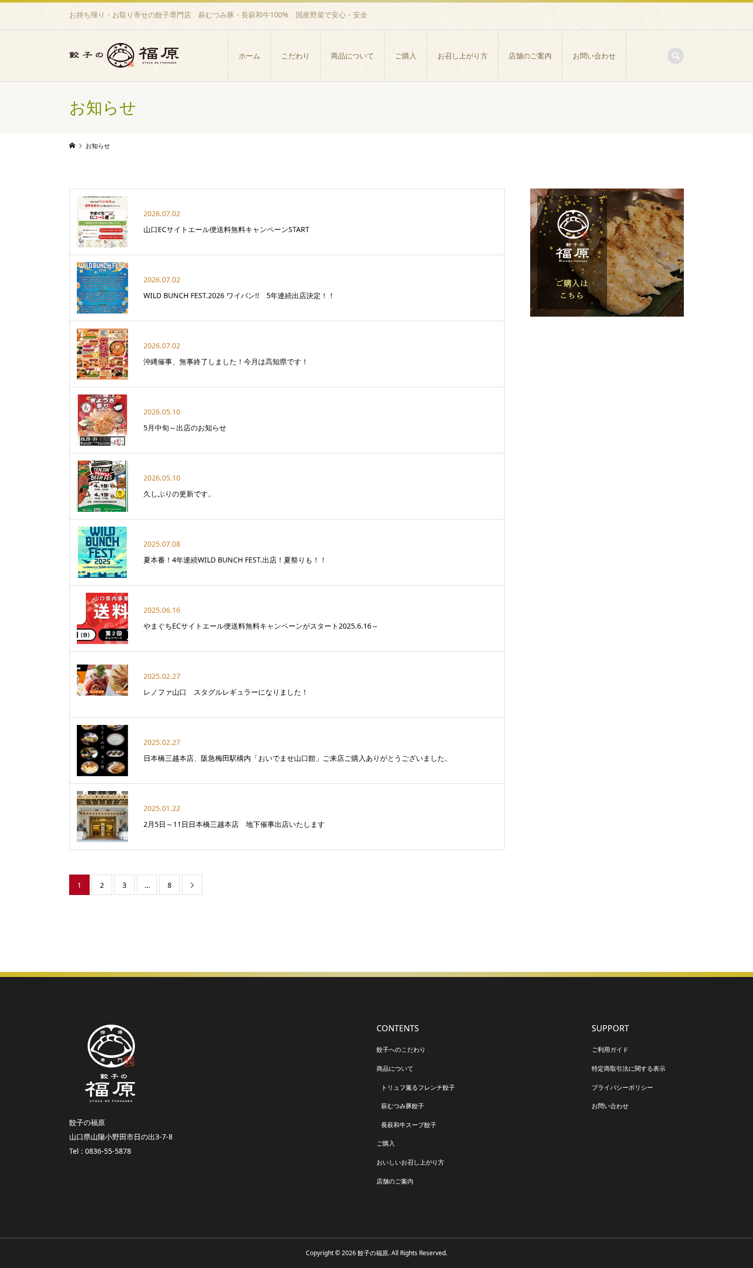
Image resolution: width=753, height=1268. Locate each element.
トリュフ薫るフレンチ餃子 (418, 1087)
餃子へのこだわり (401, 1049)
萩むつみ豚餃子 (402, 1105)
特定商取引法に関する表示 (628, 1068)
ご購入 (405, 56)
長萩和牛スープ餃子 (408, 1124)
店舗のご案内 (530, 56)
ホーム (249, 56)
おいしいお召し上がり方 (410, 1162)
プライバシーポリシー (622, 1087)
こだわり (295, 56)
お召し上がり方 (462, 56)
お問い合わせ (594, 56)
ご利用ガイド (610, 1049)
